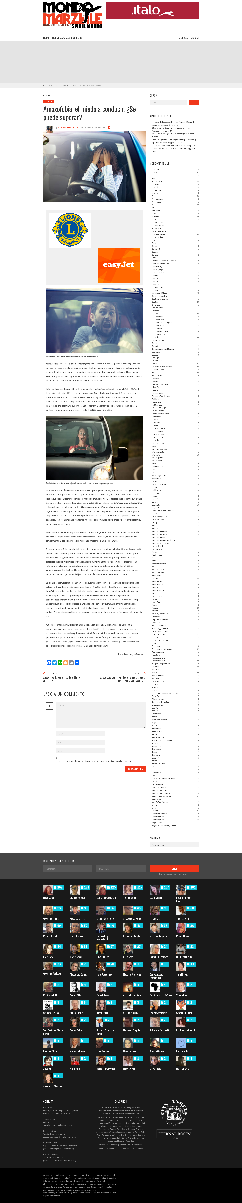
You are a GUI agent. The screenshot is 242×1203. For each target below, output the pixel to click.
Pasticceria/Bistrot (175, 625)
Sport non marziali (175, 719)
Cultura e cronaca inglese (175, 322)
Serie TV (175, 696)
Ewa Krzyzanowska (158, 1013)
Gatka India (175, 416)
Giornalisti (175, 422)
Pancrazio (175, 622)
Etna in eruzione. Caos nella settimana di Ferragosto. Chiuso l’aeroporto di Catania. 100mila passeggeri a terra (174, 148)
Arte (175, 196)
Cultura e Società (175, 325)
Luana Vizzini (156, 897)
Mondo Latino (175, 587)
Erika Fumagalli (103, 957)
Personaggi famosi (175, 628)
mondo (175, 578)
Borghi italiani (175, 237)
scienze (175, 687)
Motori (175, 599)
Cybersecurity (175, 340)
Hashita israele (175, 443)
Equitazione (175, 360)
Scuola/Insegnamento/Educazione (175, 693)
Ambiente (175, 184)
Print (48, 95)
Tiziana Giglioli (130, 897)
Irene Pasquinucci (104, 974)
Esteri (175, 363)
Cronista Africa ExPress (161, 995)
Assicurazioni (175, 210)
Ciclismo (175, 275)
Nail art (175, 610)
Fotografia (175, 402)
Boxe (175, 240)
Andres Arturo (76, 1030)
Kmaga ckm (175, 493)
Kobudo (175, 496)
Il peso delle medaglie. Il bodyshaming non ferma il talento (173, 135)
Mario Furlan (76, 1068)
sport (175, 716)
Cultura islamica (175, 334)
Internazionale (175, 452)
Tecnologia (175, 743)
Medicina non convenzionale (175, 540)
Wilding (175, 811)
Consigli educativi (175, 296)
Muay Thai (175, 602)
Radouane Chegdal (131, 936)
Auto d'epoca (175, 222)
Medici (175, 525)
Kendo (175, 487)
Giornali (175, 419)
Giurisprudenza (175, 428)
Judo (175, 472)
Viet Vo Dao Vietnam (175, 802)
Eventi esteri (175, 375)
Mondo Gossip (175, 584)
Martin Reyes (76, 957)
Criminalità (175, 305)
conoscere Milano (175, 293)
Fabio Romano (102, 1051)
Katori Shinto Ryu (175, 484)
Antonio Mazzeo (130, 1012)
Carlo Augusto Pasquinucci (156, 976)
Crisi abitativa (175, 307)
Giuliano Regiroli (77, 897)
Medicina (175, 528)
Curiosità (175, 337)
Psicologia (49, 101)
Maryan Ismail (156, 1069)
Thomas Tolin (182, 918)
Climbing (175, 284)
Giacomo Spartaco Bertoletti (105, 1031)
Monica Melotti (50, 995)
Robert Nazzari (103, 995)
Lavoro (175, 502)
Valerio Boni (181, 995)
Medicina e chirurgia (175, 531)
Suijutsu (175, 722)
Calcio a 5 (175, 249)
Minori (175, 558)
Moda (175, 566)
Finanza (175, 390)
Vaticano (175, 781)
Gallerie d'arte (175, 410)
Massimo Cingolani (158, 936)
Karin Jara (48, 957)
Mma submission (175, 563)
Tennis (175, 752)
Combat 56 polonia (175, 287)
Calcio (175, 246)
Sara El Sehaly (182, 974)
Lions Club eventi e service (175, 510)
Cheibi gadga (175, 269)
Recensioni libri (175, 660)
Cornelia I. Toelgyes (159, 957)
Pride (175, 643)
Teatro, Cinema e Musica (175, 740)
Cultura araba (175, 316)
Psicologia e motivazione (175, 649)
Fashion (175, 381)
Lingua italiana (175, 508)
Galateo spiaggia (175, 408)
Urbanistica (175, 772)
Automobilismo (175, 225)
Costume (175, 302)
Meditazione (175, 549)
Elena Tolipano (129, 1051)
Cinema (175, 278)
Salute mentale (175, 675)
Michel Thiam (182, 936)
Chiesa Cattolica (175, 272)
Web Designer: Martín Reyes (53, 1031)
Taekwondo (175, 728)
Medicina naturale (175, 537)
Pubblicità (175, 655)
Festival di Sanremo (175, 384)
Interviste (175, 455)
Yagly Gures (175, 822)
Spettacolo (175, 713)
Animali (175, 187)
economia (175, 352)
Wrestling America (175, 813)
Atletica (175, 213)
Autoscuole (175, 228)
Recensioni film (175, 658)
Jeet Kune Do (175, 466)
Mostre (175, 593)
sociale (175, 708)
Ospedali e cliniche (175, 619)
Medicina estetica (175, 534)
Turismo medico (175, 763)
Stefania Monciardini (106, 897)
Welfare (175, 805)
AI (175, 175)
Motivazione (175, 596)
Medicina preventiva (175, 543)
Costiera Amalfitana (175, 299)
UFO (175, 769)
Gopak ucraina (175, 434)
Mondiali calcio (175, 575)
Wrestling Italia (175, 816)
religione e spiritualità (175, 663)
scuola (175, 690)
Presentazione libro (175, 640)
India (175, 446)
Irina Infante (182, 1051)
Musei (175, 605)
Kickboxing (175, 490)
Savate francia (175, 681)
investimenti (175, 460)
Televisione (175, 749)
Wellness (175, 808)
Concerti (175, 290)
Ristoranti (175, 666)
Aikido (175, 178)
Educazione (175, 355)
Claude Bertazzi (183, 1069)
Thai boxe (175, 755)
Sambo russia (175, 678)
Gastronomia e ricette (175, 413)
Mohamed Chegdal (131, 1030)
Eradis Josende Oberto (80, 936)
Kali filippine (175, 478)
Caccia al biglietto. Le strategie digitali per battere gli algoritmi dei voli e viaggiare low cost (174, 141)
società (175, 711)
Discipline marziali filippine (175, 349)
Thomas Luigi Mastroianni (102, 937)
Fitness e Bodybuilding (175, 396)
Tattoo (175, 734)
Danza (175, 343)
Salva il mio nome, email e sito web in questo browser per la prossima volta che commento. (94, 761)
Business (175, 243)
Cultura (175, 313)
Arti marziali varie (175, 205)
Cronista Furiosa (51, 1013)
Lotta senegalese (175, 516)
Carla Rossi (128, 957)
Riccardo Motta (77, 918)
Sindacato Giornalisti (175, 702)
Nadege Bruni (102, 1013)
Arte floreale (175, 202)
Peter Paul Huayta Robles (185, 899)
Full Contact (175, 405)
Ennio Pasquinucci (184, 957)
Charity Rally (175, 266)
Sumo (175, 725)
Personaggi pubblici (175, 631)
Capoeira (175, 252)
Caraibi (175, 255)
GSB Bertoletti (175, 437)
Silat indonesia (175, 699)
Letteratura (175, 505)
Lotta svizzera (175, 519)
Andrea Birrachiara (132, 995)
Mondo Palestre (175, 590)
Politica (175, 637)
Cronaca (175, 310)
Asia (175, 207)
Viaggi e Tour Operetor (175, 796)
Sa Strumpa (175, 669)
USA (175, 775)
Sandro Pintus (76, 1013)
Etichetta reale (175, 369)
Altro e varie (175, 181)
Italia (175, 463)
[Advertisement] (121, 61)
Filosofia (175, 387)
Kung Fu (175, 499)
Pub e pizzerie (175, 652)
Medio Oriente (175, 546)
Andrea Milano (76, 995)
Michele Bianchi (50, 936)
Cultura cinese (175, 319)
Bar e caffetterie (175, 231)
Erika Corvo (48, 897)
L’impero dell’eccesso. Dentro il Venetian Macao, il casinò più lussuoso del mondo (173, 123)
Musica (175, 608)
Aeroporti (175, 169)
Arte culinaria (175, 199)
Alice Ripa (48, 1069)
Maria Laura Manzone (106, 1069)
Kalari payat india (175, 475)
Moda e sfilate (175, 569)
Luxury (175, 522)
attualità (175, 216)
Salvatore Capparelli (159, 1030)
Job (175, 469)
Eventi (175, 372)
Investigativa (175, 458)
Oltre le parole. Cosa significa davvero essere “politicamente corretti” (171, 129)
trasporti (175, 758)
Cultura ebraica (175, 328)
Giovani (175, 425)
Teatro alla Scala (175, 737)
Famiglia (175, 378)
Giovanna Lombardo (52, 918)
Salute (175, 672)
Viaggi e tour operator (175, 793)
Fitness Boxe (175, 393)
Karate (175, 481)
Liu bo (175, 513)
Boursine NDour (50, 1051)
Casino (175, 257)
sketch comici (175, 705)
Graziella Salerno (184, 1013)
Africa (175, 172)
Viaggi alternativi (175, 787)
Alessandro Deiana (78, 974)
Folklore (175, 399)
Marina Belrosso (77, 1051)
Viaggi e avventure (175, 790)
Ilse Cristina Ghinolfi (185, 1030)
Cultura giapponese (175, 331)
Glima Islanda (175, 431)
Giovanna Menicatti (52, 973)
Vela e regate (175, 784)
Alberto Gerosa (157, 1051)
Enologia (175, 358)
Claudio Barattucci (105, 918)
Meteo (175, 552)
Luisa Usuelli (129, 1069)
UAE (175, 766)
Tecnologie (175, 746)
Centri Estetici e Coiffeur (175, 263)
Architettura (175, 190)
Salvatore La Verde (132, 918)
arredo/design (175, 193)
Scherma (175, 684)
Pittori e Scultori (175, 634)
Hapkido (175, 440)
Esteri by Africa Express (175, 366)
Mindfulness (175, 555)
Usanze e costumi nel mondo (175, 778)
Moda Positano (175, 572)
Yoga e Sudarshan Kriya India (175, 825)
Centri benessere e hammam (175, 260)
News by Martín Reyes (175, 613)
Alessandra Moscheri (53, 1086)
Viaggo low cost (175, 799)
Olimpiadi (175, 616)
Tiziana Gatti (156, 918)
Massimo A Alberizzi (132, 974)
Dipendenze (175, 346)
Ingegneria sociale (175, 449)
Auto (175, 219)
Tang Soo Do (175, 731)
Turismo (175, 761)
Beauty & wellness (175, 234)
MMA (175, 560)
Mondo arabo (175, 581)
